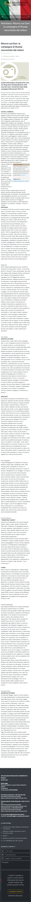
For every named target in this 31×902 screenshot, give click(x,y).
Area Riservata (15, 11)
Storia (17, 56)
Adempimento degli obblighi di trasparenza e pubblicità (16, 828)
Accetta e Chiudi (15, 891)
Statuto (5, 835)
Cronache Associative (9, 56)
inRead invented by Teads (20, 181)
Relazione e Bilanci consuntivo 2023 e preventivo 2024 (14, 832)
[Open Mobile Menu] (2, 16)
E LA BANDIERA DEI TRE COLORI (13, 840)
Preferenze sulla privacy (15, 895)
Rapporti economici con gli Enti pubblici (15, 838)
